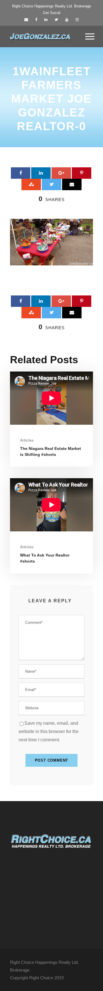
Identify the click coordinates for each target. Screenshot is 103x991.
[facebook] (36, 19)
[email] (26, 19)
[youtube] (66, 19)
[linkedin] (45, 19)
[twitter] (56, 19)
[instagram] (77, 19)
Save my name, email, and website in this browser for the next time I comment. (49, 731)
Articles (26, 440)
